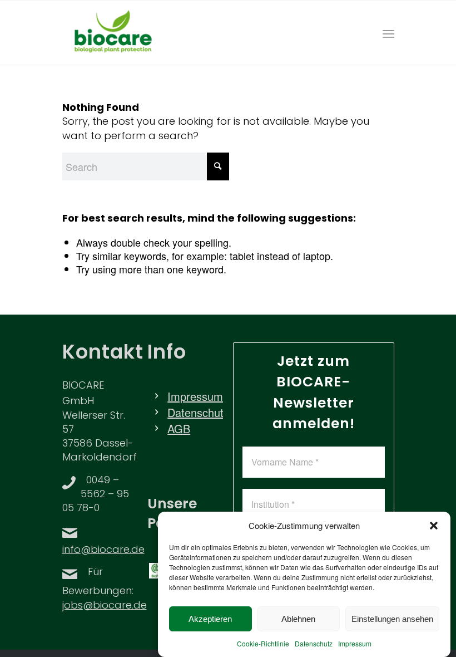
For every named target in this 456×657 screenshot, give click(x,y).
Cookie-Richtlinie (263, 643)
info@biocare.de (103, 551)
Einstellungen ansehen (392, 619)
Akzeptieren (210, 619)
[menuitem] (388, 32)
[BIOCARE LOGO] (113, 33)
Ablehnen (298, 619)
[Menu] (388, 32)
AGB (178, 428)
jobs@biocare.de (104, 606)
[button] (433, 525)
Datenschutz (314, 643)
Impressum (354, 643)
